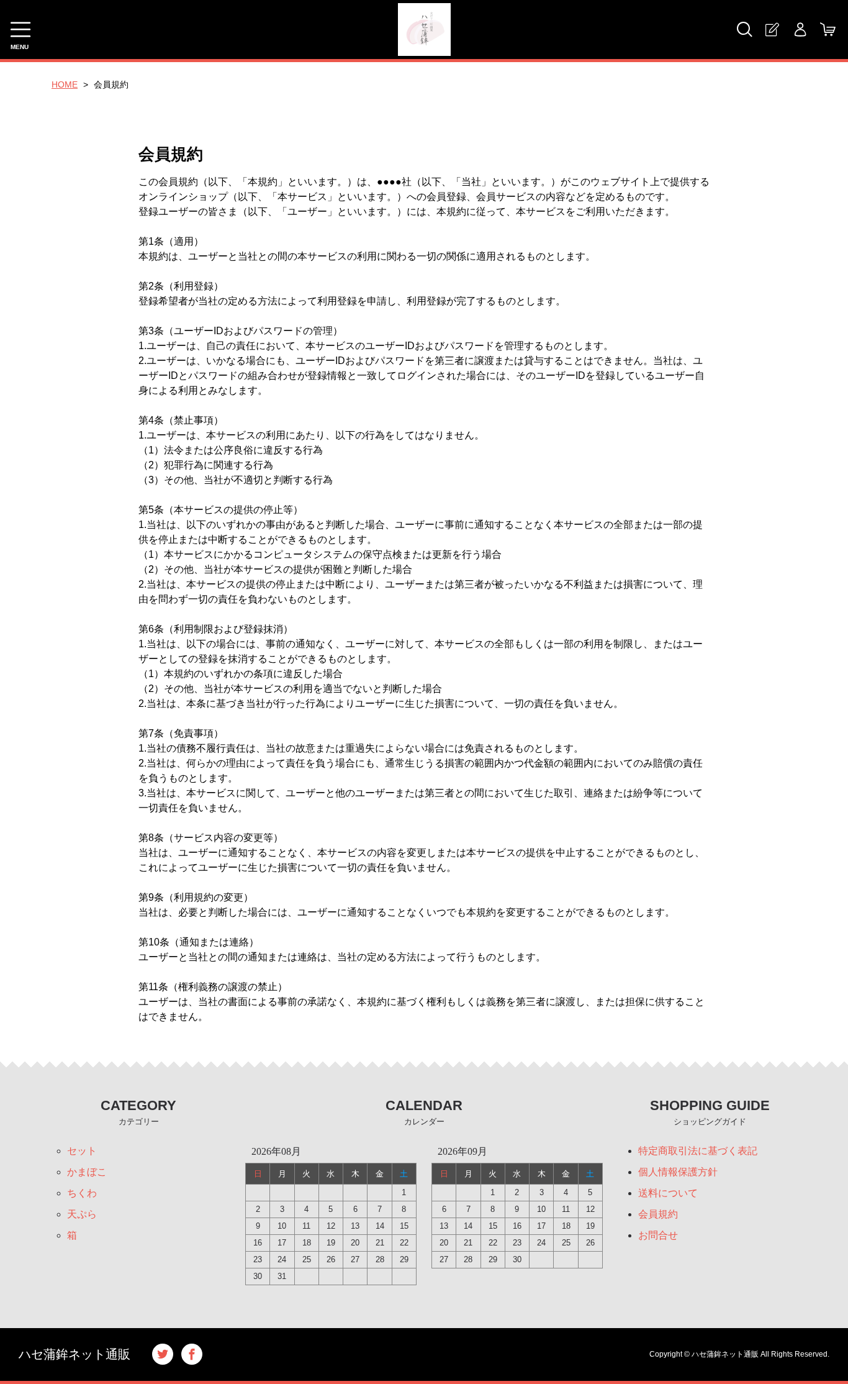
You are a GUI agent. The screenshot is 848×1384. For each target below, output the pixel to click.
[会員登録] (772, 29)
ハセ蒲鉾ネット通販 (74, 1354)
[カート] (828, 29)
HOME (65, 84)
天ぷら (82, 1214)
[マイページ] (800, 29)
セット (82, 1150)
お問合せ (658, 1235)
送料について (668, 1193)
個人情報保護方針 (678, 1172)
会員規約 (658, 1214)
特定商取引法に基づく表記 (697, 1150)
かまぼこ (87, 1172)
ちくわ (82, 1193)
